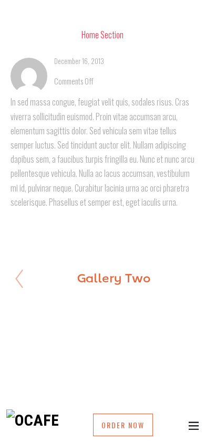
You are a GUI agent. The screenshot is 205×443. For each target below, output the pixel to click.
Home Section (102, 34)
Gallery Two (113, 279)
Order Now (123, 424)
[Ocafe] (32, 420)
